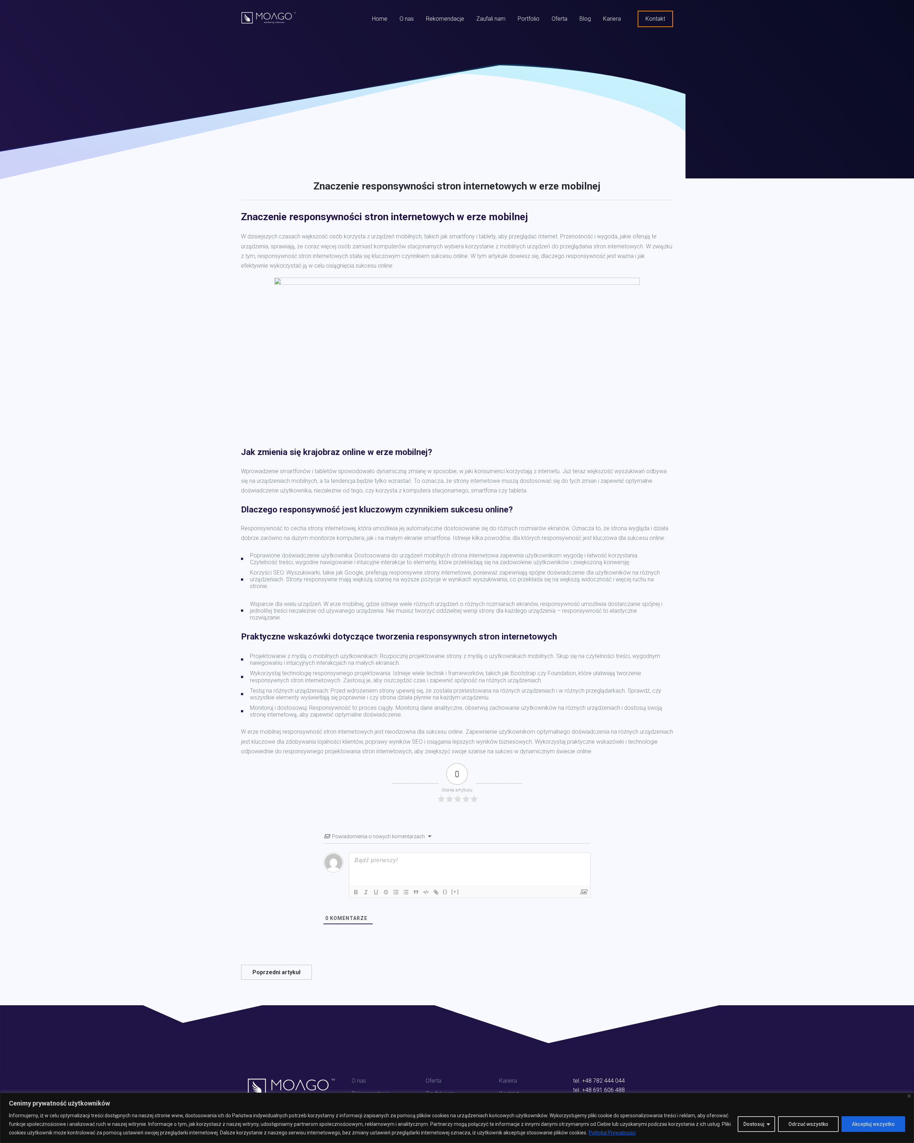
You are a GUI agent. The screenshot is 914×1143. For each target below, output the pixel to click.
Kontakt (655, 18)
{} (445, 891)
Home (379, 18)
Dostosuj (753, 1124)
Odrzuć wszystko (808, 1124)
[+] (455, 891)
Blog (585, 18)
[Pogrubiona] (356, 892)
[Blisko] (909, 1096)
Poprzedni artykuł (276, 972)
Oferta (559, 18)
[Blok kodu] (426, 892)
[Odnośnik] (436, 892)
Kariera (612, 18)
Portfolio (528, 18)
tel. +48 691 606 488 (599, 1090)
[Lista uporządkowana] (396, 892)
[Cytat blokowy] (416, 892)
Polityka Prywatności (612, 1133)
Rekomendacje (445, 18)
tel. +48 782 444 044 (599, 1080)
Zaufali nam (491, 18)
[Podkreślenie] (376, 892)
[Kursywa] (366, 892)
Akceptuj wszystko (873, 1124)
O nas (407, 18)
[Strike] (386, 892)
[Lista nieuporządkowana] (406, 892)
